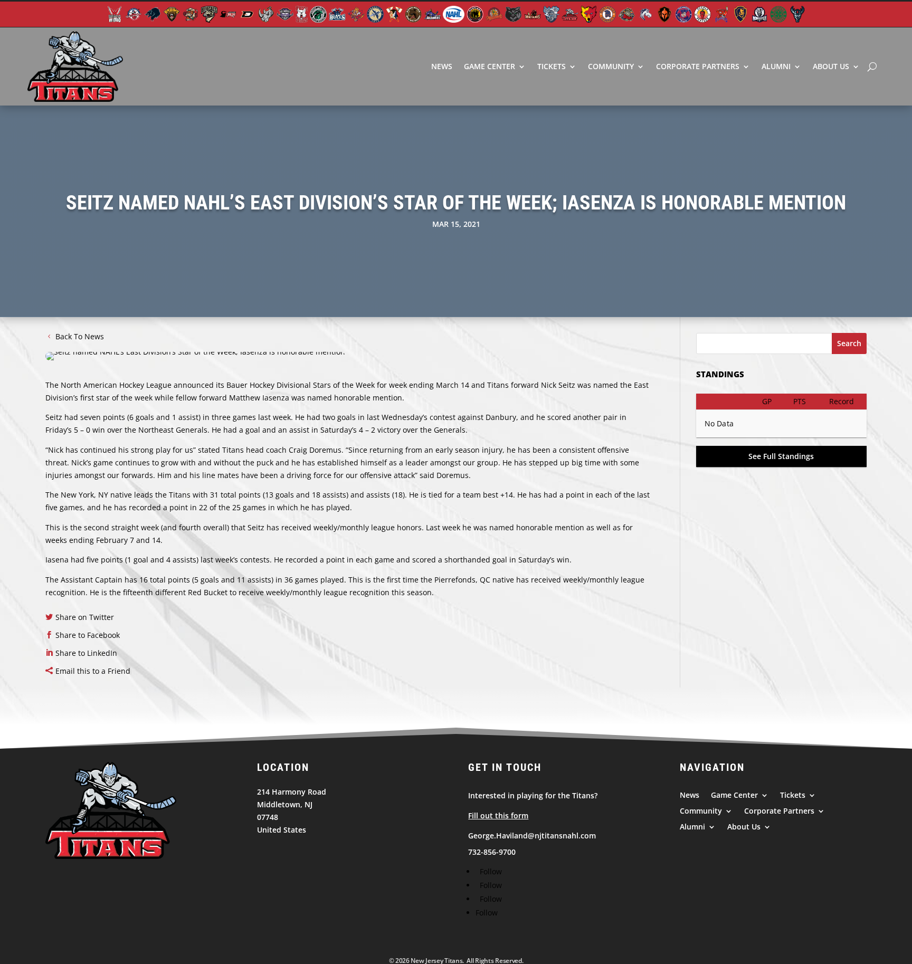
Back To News (79, 336)
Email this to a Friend (92, 671)
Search (849, 343)
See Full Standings (781, 456)
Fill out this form (498, 815)
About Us (831, 66)
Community (611, 66)
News (441, 66)
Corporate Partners (697, 66)
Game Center (489, 66)
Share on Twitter (84, 617)
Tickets (551, 66)
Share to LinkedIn (86, 653)
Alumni (776, 66)
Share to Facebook (87, 635)
